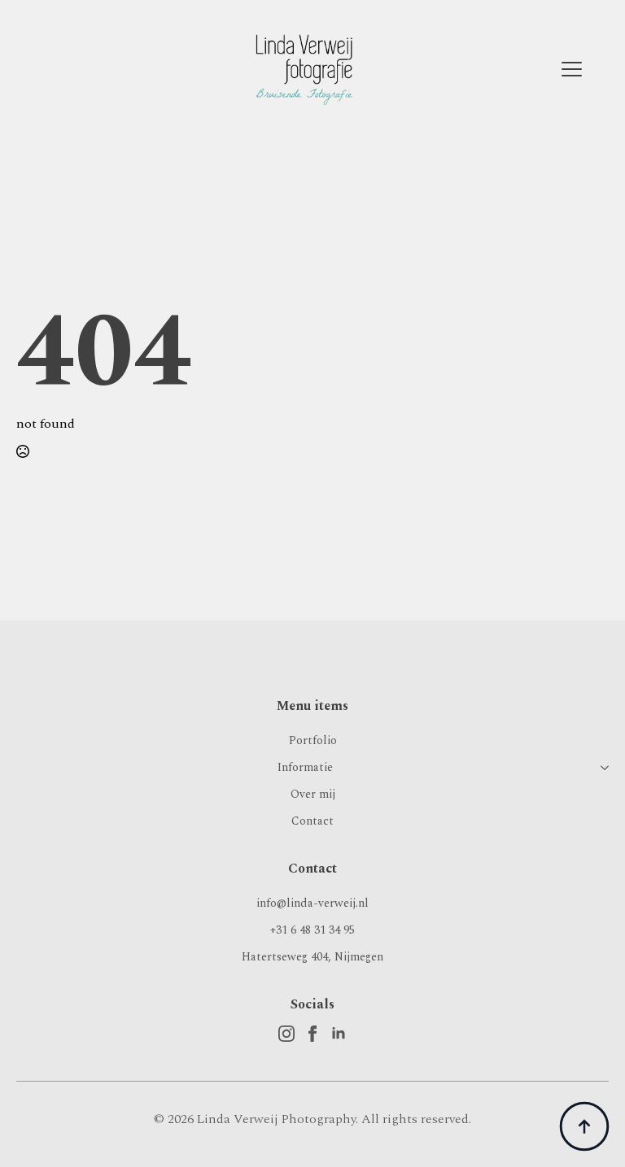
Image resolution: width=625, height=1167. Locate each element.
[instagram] (286, 1033)
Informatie (305, 767)
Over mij (313, 794)
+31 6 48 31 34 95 (312, 929)
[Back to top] (584, 1126)
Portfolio (313, 740)
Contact (312, 821)
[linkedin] (338, 1033)
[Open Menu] (572, 69)
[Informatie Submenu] (601, 767)
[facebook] (312, 1033)
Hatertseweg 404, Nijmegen (312, 956)
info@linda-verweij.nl (312, 903)
